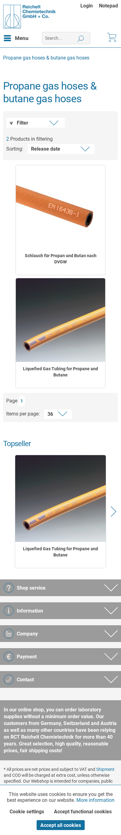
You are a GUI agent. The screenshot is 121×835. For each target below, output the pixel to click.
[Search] (80, 38)
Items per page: (23, 414)
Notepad (108, 6)
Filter (22, 123)
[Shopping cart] (111, 38)
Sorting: (14, 149)
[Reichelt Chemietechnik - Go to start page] (29, 17)
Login (86, 6)
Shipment (105, 769)
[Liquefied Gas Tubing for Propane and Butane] (60, 320)
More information (95, 800)
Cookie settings (27, 812)
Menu (22, 38)
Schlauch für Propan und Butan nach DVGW (60, 258)
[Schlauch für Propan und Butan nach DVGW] (60, 207)
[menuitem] (89, 5)
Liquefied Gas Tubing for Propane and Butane (60, 371)
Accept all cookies (60, 825)
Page (11, 401)
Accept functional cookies (83, 812)
